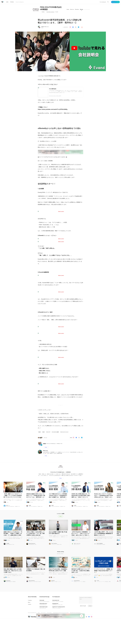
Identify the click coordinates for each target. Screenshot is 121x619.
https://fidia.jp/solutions (50, 11)
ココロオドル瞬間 (56, 431)
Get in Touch (83, 605)
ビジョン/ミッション (64, 431)
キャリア (48, 431)
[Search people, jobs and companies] (108, 2)
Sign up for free (115, 2)
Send (90, 605)
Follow (43, 11)
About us (72, 9)
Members (77, 9)
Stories (81, 9)
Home (68, 9)
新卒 (43, 431)
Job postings (87, 9)
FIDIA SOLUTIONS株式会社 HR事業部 (51, 8)
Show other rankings (60, 553)
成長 (39, 431)
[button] (32, 597)
